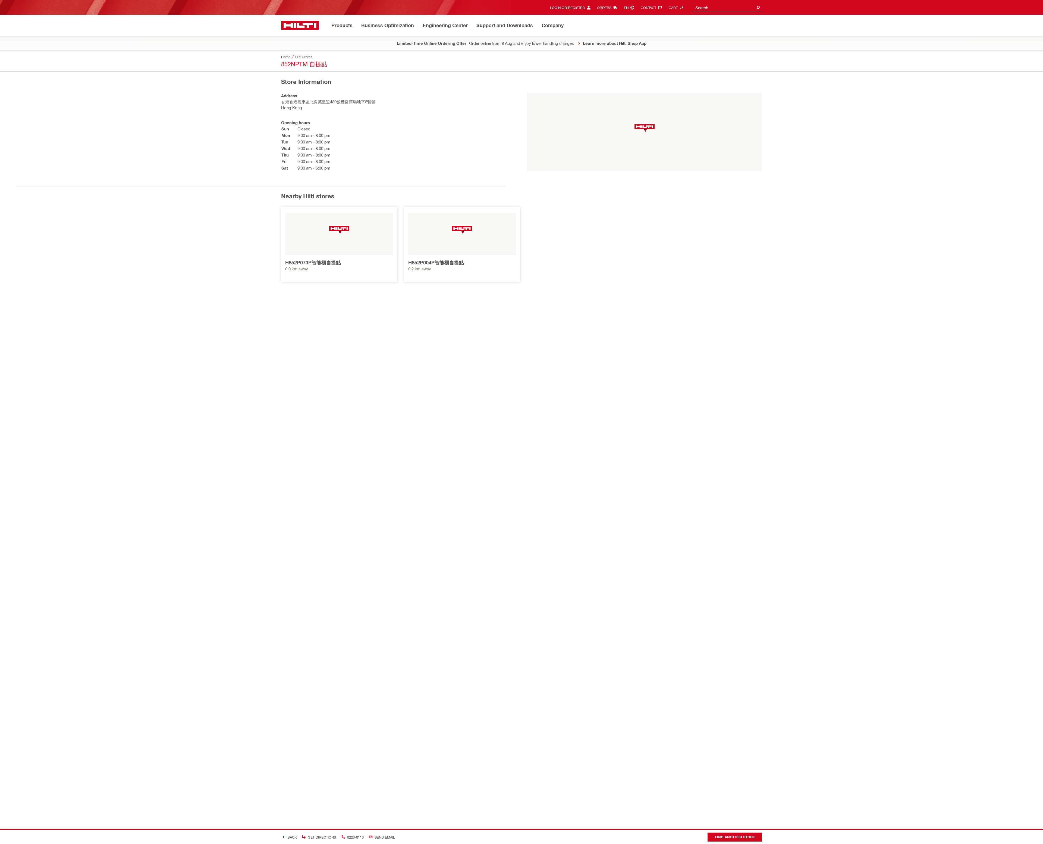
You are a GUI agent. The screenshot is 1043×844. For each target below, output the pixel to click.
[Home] (300, 25)
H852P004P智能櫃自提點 (436, 262)
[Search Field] (758, 7)
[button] (644, 128)
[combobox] (726, 7)
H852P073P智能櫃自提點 (313, 262)
